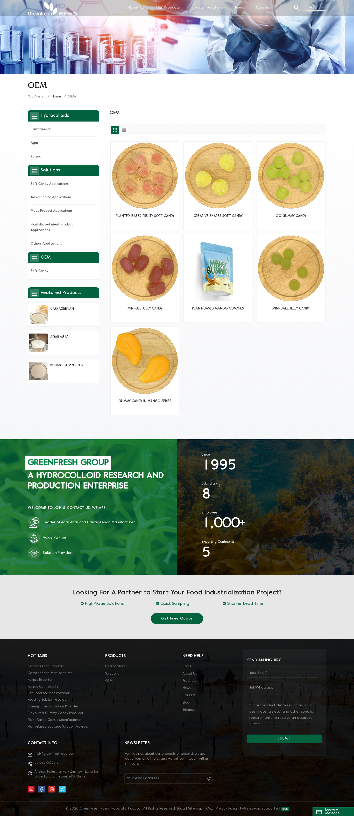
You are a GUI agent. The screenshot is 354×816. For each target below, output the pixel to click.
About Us (136, 7)
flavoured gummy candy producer (55, 713)
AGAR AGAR (59, 337)
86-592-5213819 (46, 762)
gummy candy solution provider (53, 706)
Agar (34, 143)
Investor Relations (207, 7)
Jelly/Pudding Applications (51, 197)
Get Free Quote (177, 618)
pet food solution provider (48, 693)
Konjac (36, 156)
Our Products (168, 7)
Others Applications (46, 243)
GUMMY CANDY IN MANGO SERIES (144, 401)
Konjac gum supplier (44, 686)
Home (56, 96)
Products (189, 681)
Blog (185, 702)
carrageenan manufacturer (50, 673)
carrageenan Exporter (46, 666)
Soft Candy (39, 271)
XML (209, 808)
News (239, 7)
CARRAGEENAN (62, 309)
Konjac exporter (40, 680)
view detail (145, 223)
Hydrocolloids (115, 666)
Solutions (112, 673)
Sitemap (188, 710)
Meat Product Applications (52, 211)
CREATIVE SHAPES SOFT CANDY (218, 216)
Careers (263, 7)
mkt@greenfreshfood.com (54, 753)
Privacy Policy (227, 808)
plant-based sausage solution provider (58, 726)
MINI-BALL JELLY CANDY (291, 308)
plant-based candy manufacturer (54, 720)
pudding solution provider (48, 699)
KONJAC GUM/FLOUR (66, 365)
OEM (108, 681)
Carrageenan (41, 129)
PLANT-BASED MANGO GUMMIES (218, 308)
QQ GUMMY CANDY (291, 216)
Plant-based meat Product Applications (52, 227)
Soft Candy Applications (50, 184)
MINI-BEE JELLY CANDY (145, 308)
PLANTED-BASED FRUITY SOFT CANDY (145, 216)
